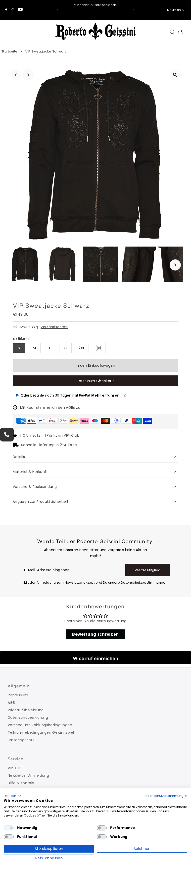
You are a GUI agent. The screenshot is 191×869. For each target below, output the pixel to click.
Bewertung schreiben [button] (95, 634)
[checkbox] (9, 827)
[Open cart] (180, 32)
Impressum (18, 695)
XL (65, 348)
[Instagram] (12, 10)
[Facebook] (6, 10)
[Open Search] (172, 32)
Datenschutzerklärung (28, 717)
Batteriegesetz (21, 739)
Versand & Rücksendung (35, 486)
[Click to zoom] (175, 75)
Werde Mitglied (148, 570)
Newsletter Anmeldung (28, 775)
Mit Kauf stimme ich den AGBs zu (50, 407)
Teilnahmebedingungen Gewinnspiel (41, 732)
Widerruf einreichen (95, 658)
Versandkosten (54, 326)
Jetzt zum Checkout (95, 380)
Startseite (9, 51)
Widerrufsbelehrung (26, 710)
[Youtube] (20, 10)
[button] (12, 796)
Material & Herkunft (30, 471)
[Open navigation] (28, 32)
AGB (11, 702)
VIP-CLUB (16, 768)
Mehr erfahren (105, 395)
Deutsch (174, 9)
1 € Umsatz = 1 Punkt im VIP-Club (49, 435)
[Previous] (57, 10)
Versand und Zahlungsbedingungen (40, 724)
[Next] (134, 10)
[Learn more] (124, 395)
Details (19, 456)
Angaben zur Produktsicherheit (41, 501)
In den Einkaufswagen (95, 365)
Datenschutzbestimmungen (165, 796)
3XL (101, 349)
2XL (82, 348)
